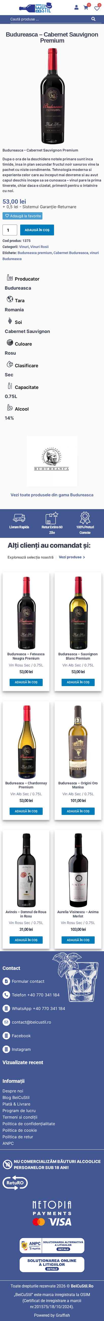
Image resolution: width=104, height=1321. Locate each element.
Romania (14, 309)
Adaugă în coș (37, 230)
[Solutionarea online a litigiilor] (52, 1264)
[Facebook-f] (6, 1035)
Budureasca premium (35, 253)
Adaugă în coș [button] (26, 682)
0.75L (11, 396)
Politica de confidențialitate (29, 1123)
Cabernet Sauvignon (27, 331)
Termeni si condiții (20, 1117)
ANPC (8, 1143)
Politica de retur (18, 1136)
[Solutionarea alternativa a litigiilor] (52, 1245)
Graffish (63, 1315)
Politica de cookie (20, 1130)
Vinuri (24, 247)
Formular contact (28, 981)
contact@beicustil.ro (31, 1022)
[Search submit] (94, 20)
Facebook (21, 1035)
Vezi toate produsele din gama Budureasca (52, 494)
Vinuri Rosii (39, 247)
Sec (9, 374)
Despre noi (13, 1090)
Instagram (21, 1049)
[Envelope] (6, 1022)
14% (9, 418)
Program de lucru (19, 1110)
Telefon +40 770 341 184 (36, 994)
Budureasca (18, 288)
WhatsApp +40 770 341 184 (38, 1008)
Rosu (10, 353)
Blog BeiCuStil (16, 1097)
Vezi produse (70, 557)
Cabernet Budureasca (71, 253)
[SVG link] (35, 8)
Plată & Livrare (16, 1104)
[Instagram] (6, 1049)
